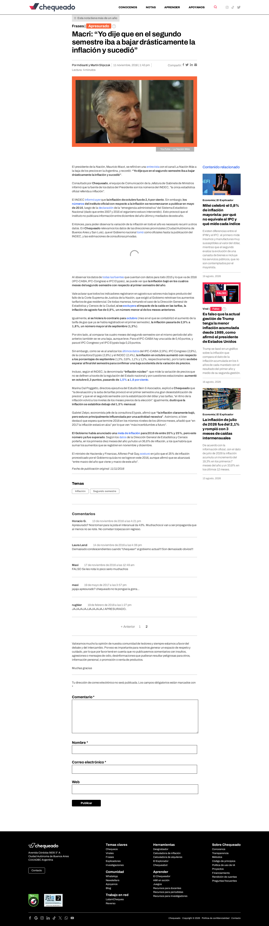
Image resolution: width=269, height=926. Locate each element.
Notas (151, 7)
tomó (140, 232)
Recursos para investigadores (170, 896)
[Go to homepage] (58, 7)
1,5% (123, 379)
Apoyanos (197, 7)
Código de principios (223, 861)
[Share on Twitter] (187, 65)
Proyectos (218, 869)
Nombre (80, 743)
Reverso (110, 903)
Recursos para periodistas (168, 892)
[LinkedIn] (49, 918)
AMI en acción (161, 880)
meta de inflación (128, 433)
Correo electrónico (89, 762)
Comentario (83, 697)
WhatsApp (112, 876)
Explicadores (113, 861)
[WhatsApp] (68, 918)
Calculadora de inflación (167, 853)
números (78, 203)
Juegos (157, 884)
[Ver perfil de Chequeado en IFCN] (33, 900)
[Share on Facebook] (184, 65)
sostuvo (145, 453)
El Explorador (161, 861)
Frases (78, 26)
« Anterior (128, 626)
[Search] (215, 6)
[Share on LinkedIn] (191, 65)
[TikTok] (56, 918)
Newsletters (112, 880)
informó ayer (93, 199)
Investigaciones (115, 865)
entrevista (153, 166)
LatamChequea (115, 899)
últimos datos (130, 351)
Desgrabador (160, 849)
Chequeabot (160, 865)
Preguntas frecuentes (224, 880)
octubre (131, 318)
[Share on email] (195, 65)
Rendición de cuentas (224, 876)
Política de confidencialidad (215, 918)
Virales (110, 853)
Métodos (217, 857)
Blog (108, 888)
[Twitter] (62, 918)
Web (76, 782)
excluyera (129, 305)
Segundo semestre (104, 491)
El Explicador (225, 200)
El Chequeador (161, 876)
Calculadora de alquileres (167, 857)
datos (122, 437)
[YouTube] (72, 918)
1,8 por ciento (139, 379)
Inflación (80, 491)
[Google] (37, 918)
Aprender (172, 7)
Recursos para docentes (167, 888)
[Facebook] (31, 918)
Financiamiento (221, 873)
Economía (209, 200)
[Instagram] (43, 918)
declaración (106, 207)
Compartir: (175, 65)
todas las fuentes (113, 277)
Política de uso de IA (223, 865)
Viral (205, 308)
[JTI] (53, 900)
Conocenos (128, 7)
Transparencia (220, 853)
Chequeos (112, 849)
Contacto (36, 870)
